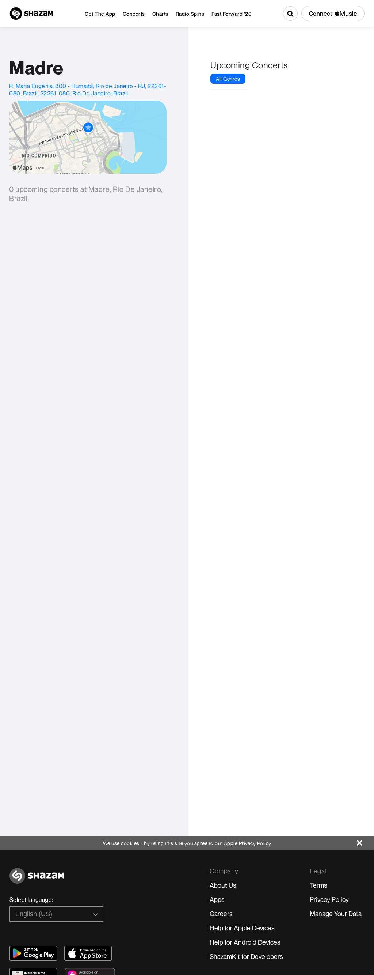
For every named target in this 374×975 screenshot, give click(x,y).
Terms (318, 885)
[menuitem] (100, 13)
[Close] (365, 841)
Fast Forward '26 (231, 14)
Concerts (134, 14)
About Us (223, 885)
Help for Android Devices (245, 942)
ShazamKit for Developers (246, 956)
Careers (221, 914)
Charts (160, 14)
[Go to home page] (36, 879)
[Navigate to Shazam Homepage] (31, 13)
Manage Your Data (336, 914)
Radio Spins (190, 14)
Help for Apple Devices (242, 928)
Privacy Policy (329, 899)
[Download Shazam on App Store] (88, 953)
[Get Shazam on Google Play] (33, 953)
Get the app (100, 14)
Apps (217, 899)
